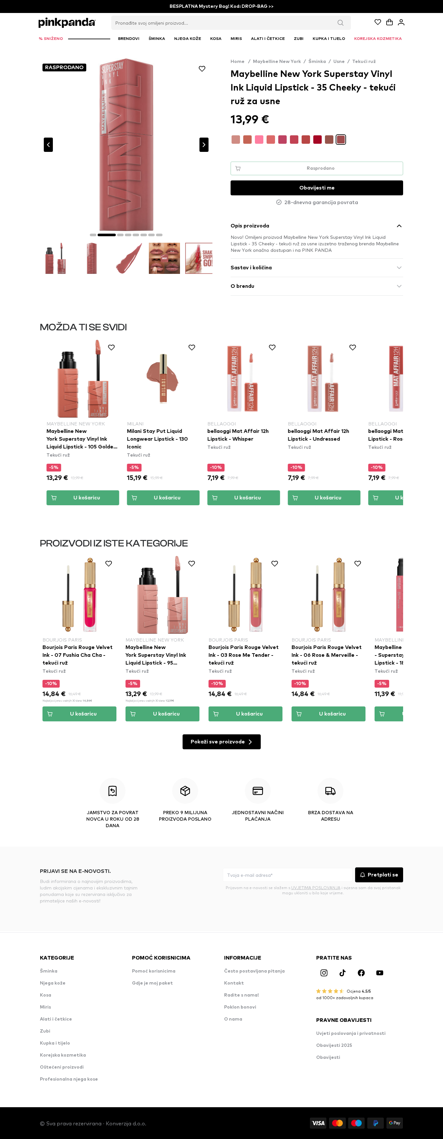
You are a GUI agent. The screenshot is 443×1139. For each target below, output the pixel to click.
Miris (45, 1007)
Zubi (45, 1031)
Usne (339, 61)
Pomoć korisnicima (153, 971)
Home (240, 61)
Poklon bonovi (240, 1007)
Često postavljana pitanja (254, 971)
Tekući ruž (364, 61)
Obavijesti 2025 (334, 1045)
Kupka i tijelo (55, 1043)
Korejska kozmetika (63, 1055)
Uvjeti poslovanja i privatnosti (351, 1033)
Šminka (317, 61)
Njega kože (53, 983)
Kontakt (234, 983)
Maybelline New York (277, 61)
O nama (233, 1019)
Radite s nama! (241, 995)
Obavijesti (328, 1057)
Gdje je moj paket (152, 983)
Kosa (45, 995)
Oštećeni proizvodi (62, 1067)
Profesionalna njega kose (69, 1079)
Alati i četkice (56, 1019)
